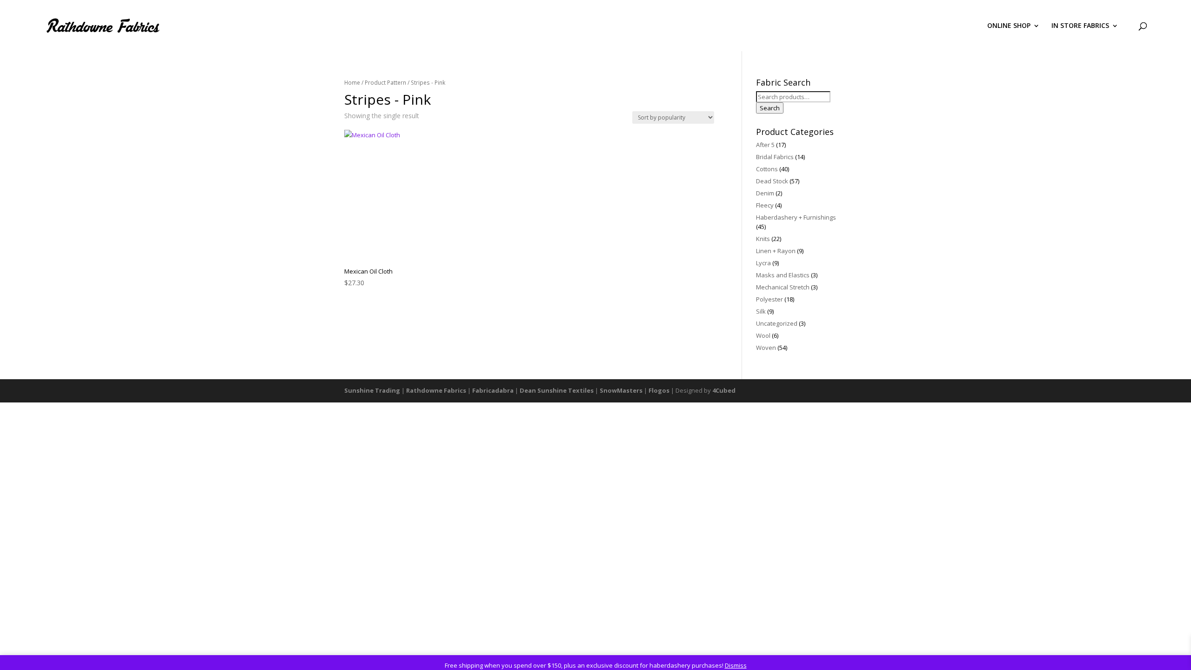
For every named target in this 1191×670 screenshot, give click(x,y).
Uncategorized (776, 323)
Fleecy (765, 205)
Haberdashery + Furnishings (796, 217)
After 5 (765, 145)
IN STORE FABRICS (1080, 26)
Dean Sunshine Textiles (557, 390)
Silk (761, 311)
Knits (763, 238)
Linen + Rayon (776, 251)
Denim (765, 193)
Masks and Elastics (783, 275)
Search (770, 108)
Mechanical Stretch (783, 287)
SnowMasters (621, 390)
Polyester (769, 299)
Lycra (763, 263)
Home (352, 83)
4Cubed (724, 390)
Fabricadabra (493, 390)
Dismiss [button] (736, 665)
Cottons (767, 169)
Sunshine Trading (372, 390)
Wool (763, 335)
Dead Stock (772, 181)
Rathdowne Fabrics (436, 390)
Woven (766, 347)
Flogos (659, 390)
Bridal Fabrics (775, 157)
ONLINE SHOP (1008, 26)
